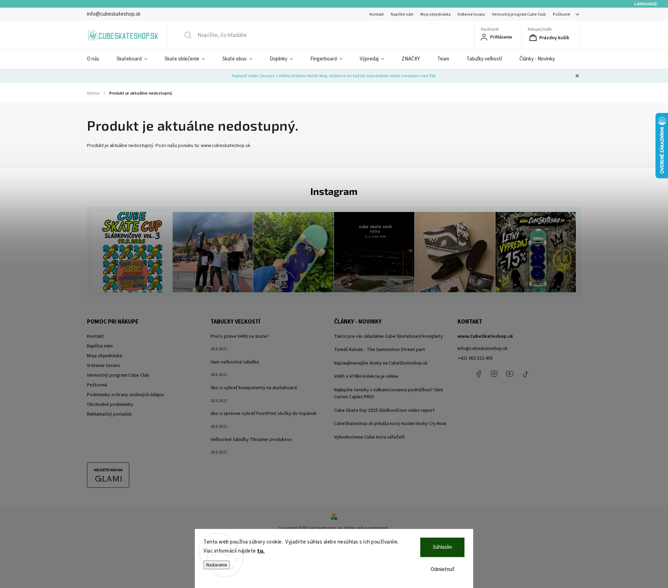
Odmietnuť (442, 569)
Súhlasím (442, 547)
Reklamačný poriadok (109, 414)
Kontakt (376, 14)
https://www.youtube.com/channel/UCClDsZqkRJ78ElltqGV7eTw (509, 374)
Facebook (478, 374)
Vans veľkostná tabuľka (234, 362)
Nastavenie (216, 565)
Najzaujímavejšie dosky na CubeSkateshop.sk (381, 363)
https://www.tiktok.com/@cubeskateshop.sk (525, 374)
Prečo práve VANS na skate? (239, 336)
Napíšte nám (402, 14)
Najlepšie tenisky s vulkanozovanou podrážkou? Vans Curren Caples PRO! (388, 393)
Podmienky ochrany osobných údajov (125, 394)
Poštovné (561, 14)
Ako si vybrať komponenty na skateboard (253, 387)
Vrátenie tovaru (471, 14)
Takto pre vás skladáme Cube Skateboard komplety (388, 336)
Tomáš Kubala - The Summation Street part (379, 349)
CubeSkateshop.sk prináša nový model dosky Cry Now (390, 423)
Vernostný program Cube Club (519, 14)
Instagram (494, 374)
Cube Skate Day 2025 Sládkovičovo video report (384, 410)
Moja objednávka (435, 14)
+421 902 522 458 (475, 358)
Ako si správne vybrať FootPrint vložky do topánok (263, 413)
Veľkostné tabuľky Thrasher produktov (251, 439)
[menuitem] (97, 59)
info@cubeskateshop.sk (483, 348)
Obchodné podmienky (110, 404)
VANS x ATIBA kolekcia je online (366, 376)
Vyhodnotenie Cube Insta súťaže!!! (369, 437)
